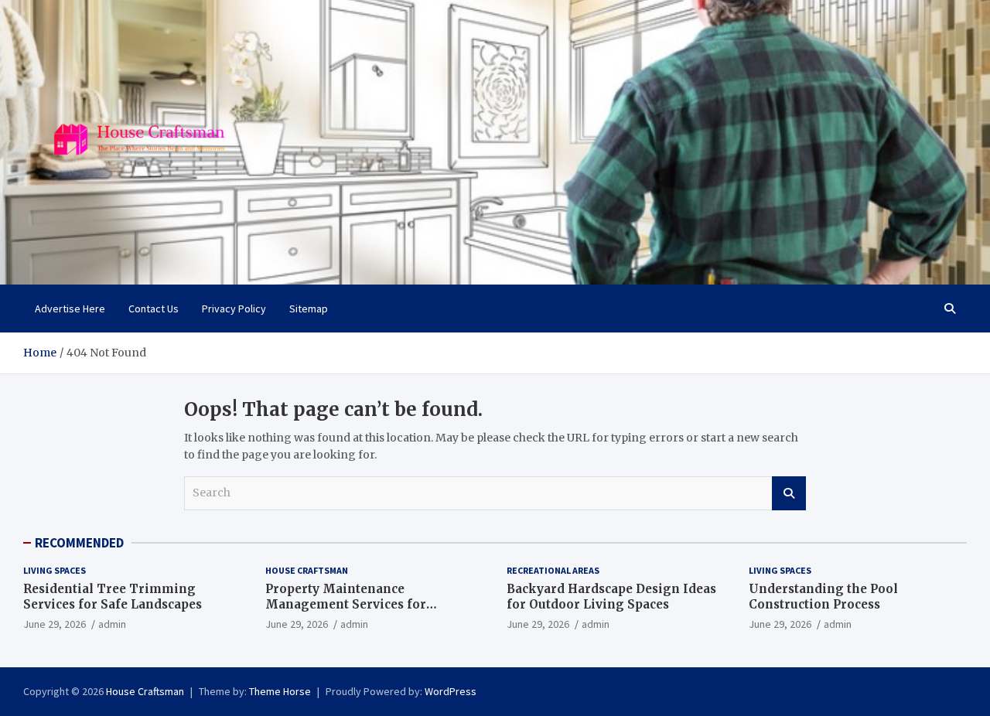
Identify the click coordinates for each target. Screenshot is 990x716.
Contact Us (153, 308)
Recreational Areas (553, 570)
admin (112, 624)
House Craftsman (306, 570)
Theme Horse (280, 691)
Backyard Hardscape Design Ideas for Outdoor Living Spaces (611, 596)
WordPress (450, 691)
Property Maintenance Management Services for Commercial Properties (345, 603)
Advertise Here (70, 308)
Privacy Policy (234, 308)
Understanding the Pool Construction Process (823, 596)
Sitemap (308, 308)
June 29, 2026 (54, 624)
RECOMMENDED (79, 542)
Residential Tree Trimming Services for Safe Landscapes (112, 596)
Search (789, 493)
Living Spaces (54, 570)
